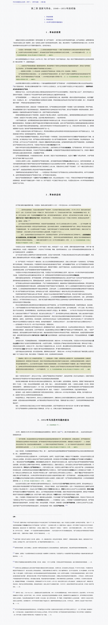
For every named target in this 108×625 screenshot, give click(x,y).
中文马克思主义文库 (19, 2)
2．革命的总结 (48, 19)
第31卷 (43, 2)
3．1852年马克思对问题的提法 (53, 22)
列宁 (28, 2)
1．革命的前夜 (48, 16)
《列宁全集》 (35, 2)
